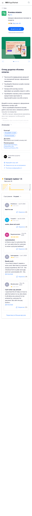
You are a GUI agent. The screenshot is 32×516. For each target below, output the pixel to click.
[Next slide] (29, 61)
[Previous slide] (3, 61)
